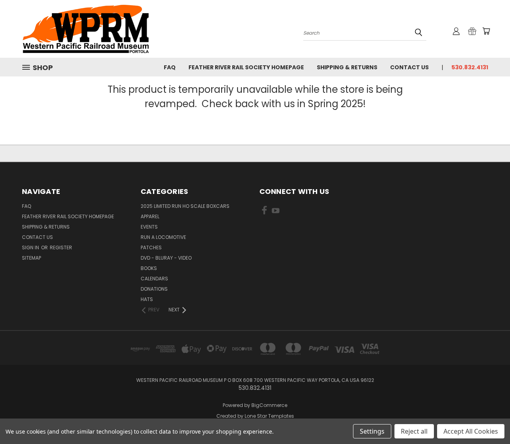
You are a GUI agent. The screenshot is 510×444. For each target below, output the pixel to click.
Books (149, 268)
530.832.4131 (469, 67)
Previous (489, 419)
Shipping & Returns (347, 67)
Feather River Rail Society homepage (246, 67)
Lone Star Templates (269, 416)
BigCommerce (269, 405)
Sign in (31, 247)
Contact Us (409, 67)
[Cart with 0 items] (486, 31)
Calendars (154, 278)
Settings (372, 431)
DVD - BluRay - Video (166, 257)
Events (149, 226)
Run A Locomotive (163, 237)
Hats (147, 299)
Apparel (150, 216)
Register (61, 247)
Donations (154, 289)
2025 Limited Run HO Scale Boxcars (185, 206)
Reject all (414, 431)
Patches (151, 247)
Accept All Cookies (470, 431)
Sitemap (31, 257)
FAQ (170, 67)
